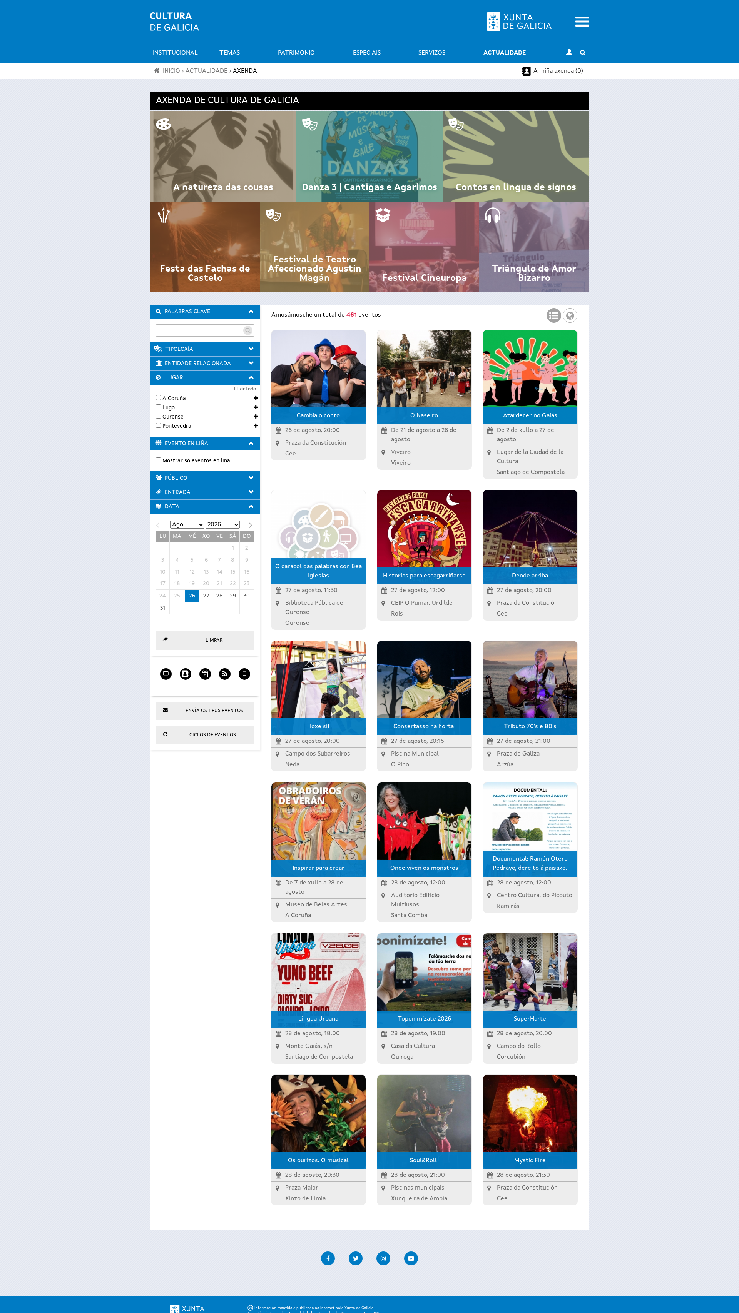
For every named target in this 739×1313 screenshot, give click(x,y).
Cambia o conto (318, 416)
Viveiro (401, 463)
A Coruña (174, 398)
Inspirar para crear (318, 868)
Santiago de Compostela (531, 472)
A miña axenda (185, 686)
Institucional (175, 53)
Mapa (570, 313)
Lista (554, 313)
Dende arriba (530, 576)
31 (162, 608)
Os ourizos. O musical (318, 1161)
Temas (229, 53)
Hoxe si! (318, 727)
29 (233, 596)
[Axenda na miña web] (166, 671)
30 (247, 596)
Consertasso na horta (424, 727)
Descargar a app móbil (244, 686)
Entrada (178, 492)
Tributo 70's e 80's (530, 727)
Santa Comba (409, 916)
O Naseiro (424, 416)
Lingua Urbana (318, 1019)
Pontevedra (176, 426)
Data (172, 506)
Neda (292, 765)
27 (206, 596)
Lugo (168, 407)
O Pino (400, 765)
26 (192, 596)
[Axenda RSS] (224, 671)
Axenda (245, 71)
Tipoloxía (179, 349)
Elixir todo (245, 389)
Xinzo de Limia (305, 1199)
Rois (397, 614)
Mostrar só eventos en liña (196, 461)
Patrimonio (296, 53)
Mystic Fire (530, 1161)
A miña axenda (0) (558, 71)
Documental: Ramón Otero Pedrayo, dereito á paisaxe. (530, 863)
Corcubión (511, 1057)
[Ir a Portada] (174, 26)
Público (176, 478)
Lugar (174, 377)
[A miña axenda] (185, 671)
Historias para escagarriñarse (424, 576)
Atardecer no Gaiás (530, 416)
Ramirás (508, 906)
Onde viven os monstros (424, 868)
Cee (290, 454)
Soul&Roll (424, 1161)
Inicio (171, 71)
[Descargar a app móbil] (244, 671)
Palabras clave (187, 311)
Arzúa (505, 765)
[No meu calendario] (205, 671)
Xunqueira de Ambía (419, 1199)
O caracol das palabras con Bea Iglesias (318, 571)
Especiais (367, 53)
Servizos (431, 53)
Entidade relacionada (198, 363)
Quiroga (402, 1057)
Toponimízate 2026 (424, 1019)
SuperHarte (530, 1019)
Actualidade (504, 53)
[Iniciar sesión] (569, 53)
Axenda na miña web (166, 686)
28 (219, 596)
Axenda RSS (224, 686)
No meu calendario (205, 686)
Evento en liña (186, 443)
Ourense (173, 417)
